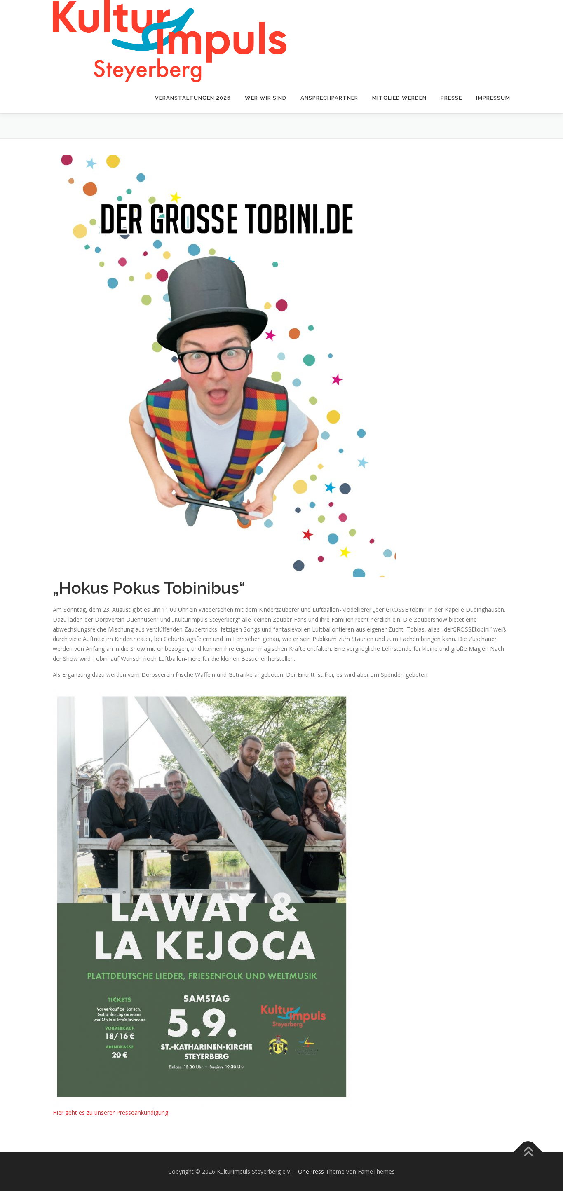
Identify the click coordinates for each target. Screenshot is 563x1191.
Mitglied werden (399, 98)
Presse (451, 98)
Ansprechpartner (329, 98)
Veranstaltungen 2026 (193, 98)
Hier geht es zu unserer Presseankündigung (110, 1112)
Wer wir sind (265, 98)
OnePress (311, 1171)
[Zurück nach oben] (528, 1152)
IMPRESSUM (493, 98)
